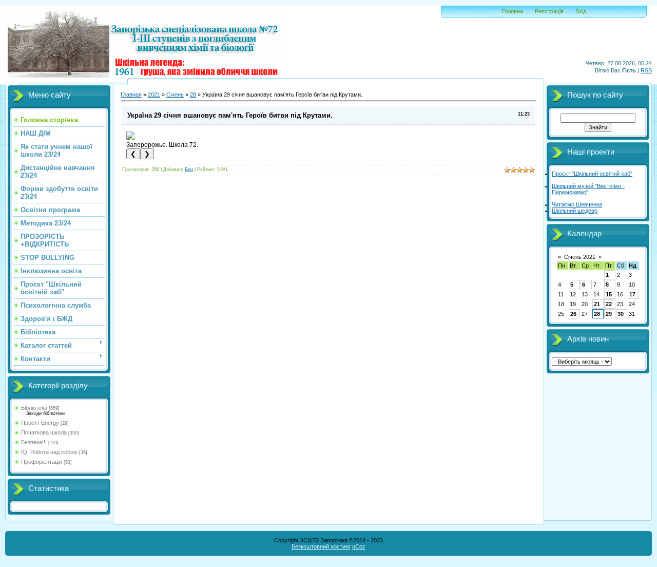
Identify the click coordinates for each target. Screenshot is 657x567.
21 (597, 304)
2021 (154, 94)
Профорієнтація (41, 462)
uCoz (358, 546)
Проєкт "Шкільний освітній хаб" (592, 174)
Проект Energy (40, 423)
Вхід (580, 11)
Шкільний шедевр (574, 210)
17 (632, 294)
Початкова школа (44, 432)
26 (573, 314)
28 (193, 94)
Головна (512, 11)
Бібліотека (34, 408)
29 (609, 314)
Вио (189, 169)
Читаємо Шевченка (577, 204)
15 (609, 294)
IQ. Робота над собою (49, 452)
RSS (646, 70)
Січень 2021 (579, 257)
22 (609, 304)
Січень (175, 94)
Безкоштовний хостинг (321, 546)
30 (620, 314)
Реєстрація (549, 11)
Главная (131, 94)
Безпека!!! (34, 442)
